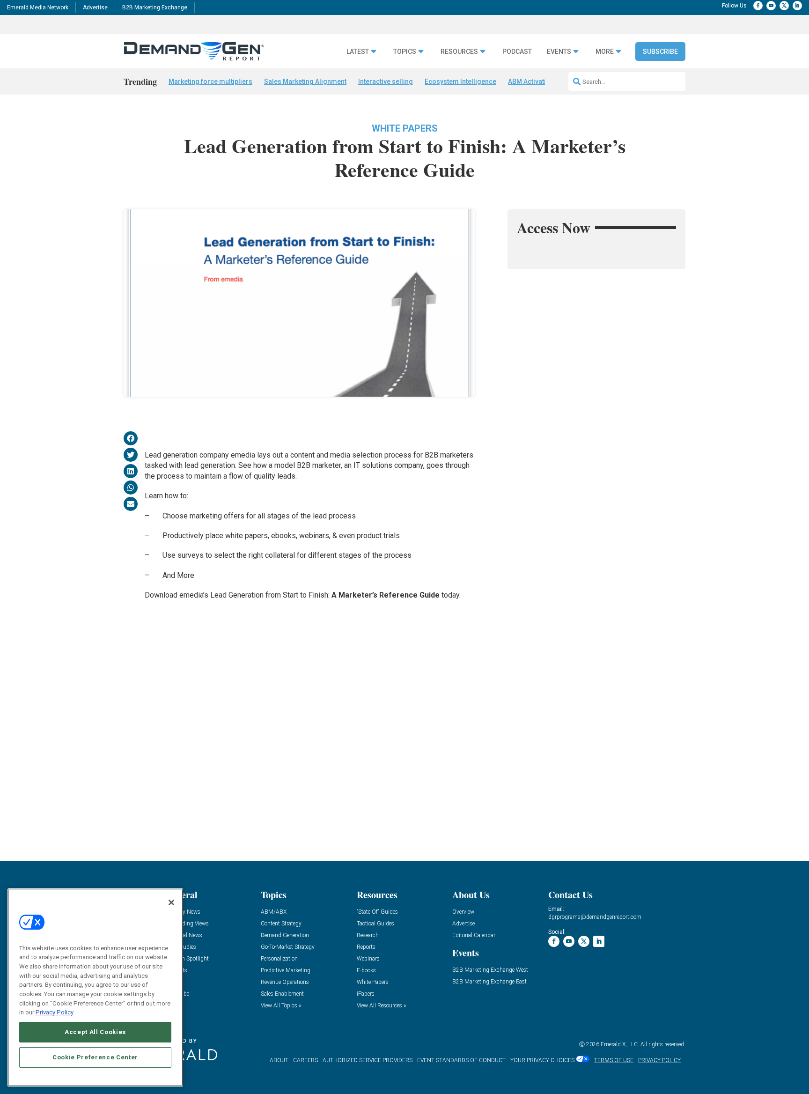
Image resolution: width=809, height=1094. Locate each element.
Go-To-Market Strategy (288, 947)
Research (368, 935)
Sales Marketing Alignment (305, 81)
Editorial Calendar (473, 935)
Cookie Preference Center (95, 1057)
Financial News (183, 935)
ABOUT (279, 1060)
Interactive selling (385, 81)
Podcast (517, 51)
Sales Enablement (282, 994)
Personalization (279, 959)
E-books (366, 971)
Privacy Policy (55, 1012)
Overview (463, 912)
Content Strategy (281, 924)
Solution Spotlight (187, 959)
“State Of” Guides (377, 912)
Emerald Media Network (37, 7)
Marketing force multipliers (210, 81)
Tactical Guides (375, 924)
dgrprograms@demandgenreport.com (594, 917)
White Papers (405, 128)
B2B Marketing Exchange (154, 7)
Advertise (95, 7)
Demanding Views (187, 924)
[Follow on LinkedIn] (797, 5)
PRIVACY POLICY (659, 1060)
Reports (366, 947)
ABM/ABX (274, 912)
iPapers (366, 994)
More (605, 51)
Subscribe (660, 51)
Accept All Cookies (95, 1031)
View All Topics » (281, 1006)
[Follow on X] (784, 5)
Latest (357, 51)
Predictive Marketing (285, 971)
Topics (404, 51)
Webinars (368, 959)
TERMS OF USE (613, 1060)
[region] (95, 987)
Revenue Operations (285, 982)
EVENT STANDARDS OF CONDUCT (461, 1060)
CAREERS (305, 1060)
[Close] (171, 902)
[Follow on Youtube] (771, 5)
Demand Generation (285, 935)
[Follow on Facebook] (758, 5)
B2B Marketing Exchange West (490, 970)
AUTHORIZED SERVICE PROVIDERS (367, 1060)
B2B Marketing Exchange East (489, 982)
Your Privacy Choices (542, 1060)
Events (559, 51)
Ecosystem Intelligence (460, 81)
